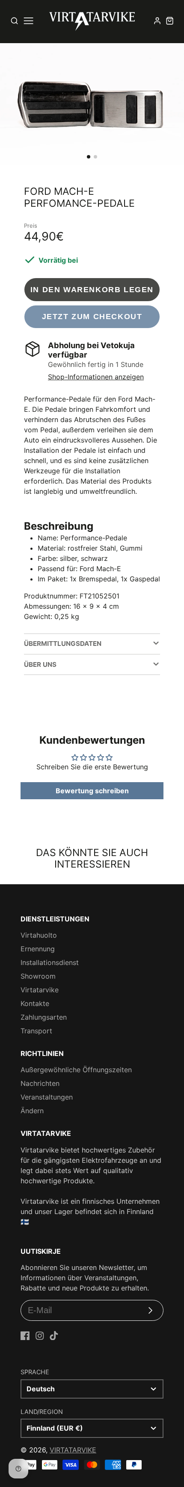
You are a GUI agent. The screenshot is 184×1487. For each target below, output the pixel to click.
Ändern (32, 1110)
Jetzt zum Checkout (92, 316)
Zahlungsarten (44, 1017)
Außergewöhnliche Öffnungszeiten (76, 1069)
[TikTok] (54, 1335)
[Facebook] (25, 1335)
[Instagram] (40, 1335)
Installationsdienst (50, 962)
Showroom (38, 976)
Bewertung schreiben (92, 790)
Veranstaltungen (47, 1097)
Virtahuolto (39, 935)
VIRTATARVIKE (73, 1450)
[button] (88, 156)
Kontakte (35, 1003)
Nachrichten (40, 1083)
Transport (36, 1031)
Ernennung (38, 948)
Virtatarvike (40, 989)
